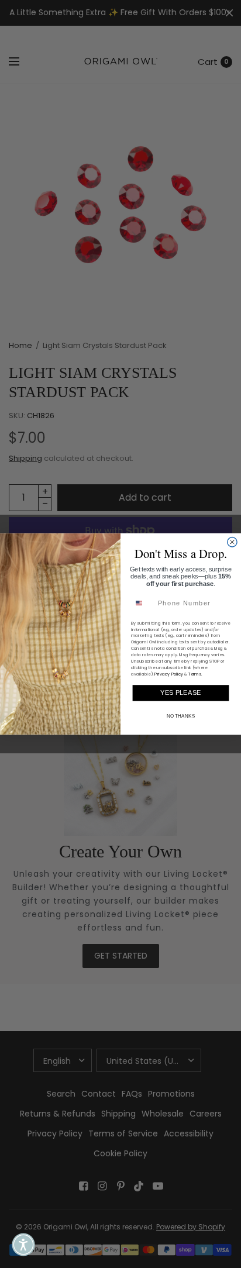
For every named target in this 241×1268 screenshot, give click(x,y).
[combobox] (143, 603)
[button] (23, 1244)
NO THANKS (181, 716)
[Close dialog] (232, 542)
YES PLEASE (180, 693)
